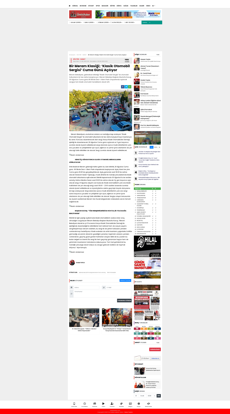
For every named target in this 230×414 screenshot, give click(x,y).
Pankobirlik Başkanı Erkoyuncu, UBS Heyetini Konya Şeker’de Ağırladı (147, 179)
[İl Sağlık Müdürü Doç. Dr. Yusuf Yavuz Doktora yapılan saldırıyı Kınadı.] (139, 384)
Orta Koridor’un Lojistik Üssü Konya (150, 61)
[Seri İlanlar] (148, 1)
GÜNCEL (75, 6)
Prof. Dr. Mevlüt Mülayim (150, 125)
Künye (139, 406)
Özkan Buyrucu (146, 87)
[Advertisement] (115, 37)
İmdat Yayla (145, 80)
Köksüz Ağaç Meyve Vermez (149, 111)
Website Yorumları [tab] (125, 280)
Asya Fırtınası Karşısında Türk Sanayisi (149, 90)
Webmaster (148, 406)
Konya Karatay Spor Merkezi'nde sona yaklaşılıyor (146, 166)
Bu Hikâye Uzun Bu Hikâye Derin (150, 96)
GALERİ (141, 6)
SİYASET (91, 6)
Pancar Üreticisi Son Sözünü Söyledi (149, 83)
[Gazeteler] (152, 1)
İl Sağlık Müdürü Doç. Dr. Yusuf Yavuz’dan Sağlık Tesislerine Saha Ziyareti (147, 160)
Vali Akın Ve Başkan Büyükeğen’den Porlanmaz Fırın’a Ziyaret (147, 153)
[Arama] (137, 1)
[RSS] (159, 1)
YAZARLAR (133, 6)
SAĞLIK (125, 6)
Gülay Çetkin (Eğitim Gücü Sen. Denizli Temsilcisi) (151, 102)
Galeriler (94, 406)
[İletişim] (141, 1)
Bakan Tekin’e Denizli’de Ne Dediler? (145, 105)
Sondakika (84, 406)
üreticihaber (111, 272)
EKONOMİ (83, 6)
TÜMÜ (157, 54)
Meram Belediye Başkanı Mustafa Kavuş (92, 272)
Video (103, 406)
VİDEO (148, 6)
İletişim (130, 406)
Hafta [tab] (155, 147)
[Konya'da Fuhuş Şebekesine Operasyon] (139, 371)
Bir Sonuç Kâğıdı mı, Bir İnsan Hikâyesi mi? (145, 121)
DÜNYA (119, 6)
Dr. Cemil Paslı (146, 73)
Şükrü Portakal (146, 110)
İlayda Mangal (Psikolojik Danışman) (150, 117)
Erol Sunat (144, 94)
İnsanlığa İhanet (145, 70)
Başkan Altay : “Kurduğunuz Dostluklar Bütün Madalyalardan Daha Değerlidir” (146, 173)
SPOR (98, 6)
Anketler (121, 406)
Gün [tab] (151, 147)
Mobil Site (74, 406)
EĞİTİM (112, 6)
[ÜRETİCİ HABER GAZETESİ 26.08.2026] (147, 302)
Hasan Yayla (145, 59)
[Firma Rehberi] (145, 1)
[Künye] (155, 1)
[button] (153, 5)
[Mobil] (134, 1)
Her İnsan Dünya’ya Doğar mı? (149, 75)
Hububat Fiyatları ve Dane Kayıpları (151, 127)
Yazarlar (112, 406)
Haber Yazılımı (128, 412)
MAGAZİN (105, 6)
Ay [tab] (159, 147)
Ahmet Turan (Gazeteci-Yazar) (150, 67)
